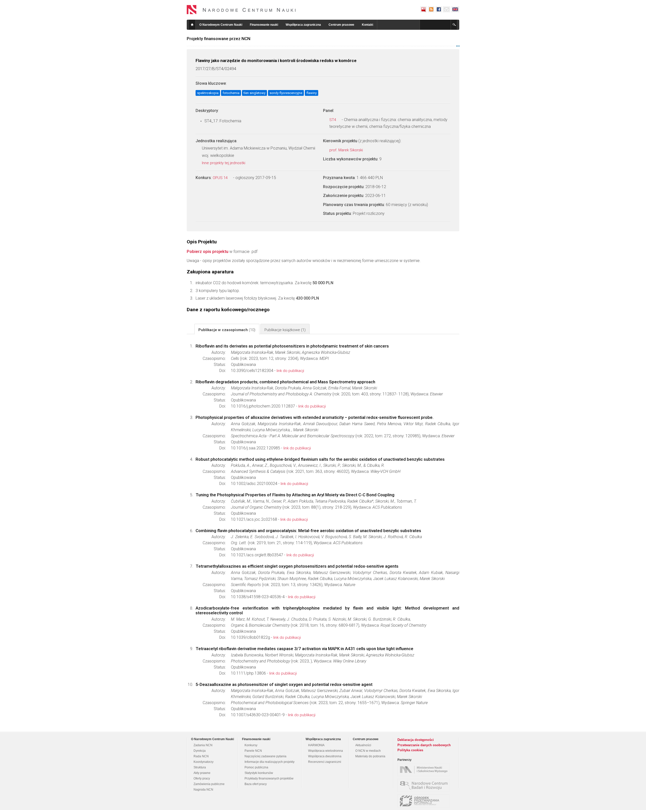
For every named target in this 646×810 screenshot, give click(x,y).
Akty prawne (202, 772)
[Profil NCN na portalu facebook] (438, 9)
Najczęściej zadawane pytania (265, 756)
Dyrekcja (200, 750)
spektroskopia (208, 93)
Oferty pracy (202, 778)
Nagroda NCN (203, 789)
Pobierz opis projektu (207, 251)
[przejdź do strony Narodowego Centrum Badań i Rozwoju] (424, 785)
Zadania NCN (203, 745)
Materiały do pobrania (370, 756)
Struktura (200, 767)
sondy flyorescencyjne (286, 93)
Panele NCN (253, 750)
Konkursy (251, 745)
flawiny (311, 93)
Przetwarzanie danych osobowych (424, 745)
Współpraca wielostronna (325, 750)
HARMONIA (316, 745)
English (455, 9)
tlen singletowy (254, 93)
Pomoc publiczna (256, 767)
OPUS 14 (221, 178)
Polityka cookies (410, 750)
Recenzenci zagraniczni (324, 761)
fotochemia (231, 93)
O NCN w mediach (368, 750)
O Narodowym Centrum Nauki (220, 24)
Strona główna (192, 25)
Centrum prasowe (341, 24)
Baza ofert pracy (256, 784)
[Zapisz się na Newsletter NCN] (446, 9)
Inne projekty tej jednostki (224, 163)
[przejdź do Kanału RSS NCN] (431, 9)
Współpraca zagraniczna (303, 24)
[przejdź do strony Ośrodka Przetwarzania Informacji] (424, 800)
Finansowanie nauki (264, 24)
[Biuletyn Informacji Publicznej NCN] (423, 9)
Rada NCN (201, 756)
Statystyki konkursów (259, 772)
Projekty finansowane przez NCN (218, 38)
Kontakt (367, 24)
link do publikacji (290, 370)
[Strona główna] (241, 9)
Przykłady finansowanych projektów (269, 778)
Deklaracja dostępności (415, 740)
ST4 (333, 120)
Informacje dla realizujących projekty (269, 761)
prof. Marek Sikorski (346, 150)
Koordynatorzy (203, 761)
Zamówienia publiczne (209, 784)
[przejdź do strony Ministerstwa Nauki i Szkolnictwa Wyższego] (424, 769)
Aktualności (363, 745)
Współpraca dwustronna (324, 756)
